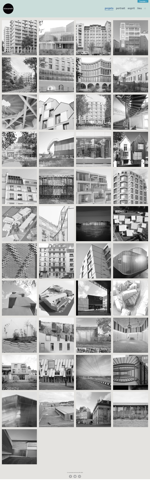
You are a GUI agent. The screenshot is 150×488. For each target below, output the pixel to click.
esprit (131, 8)
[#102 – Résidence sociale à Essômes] (56, 186)
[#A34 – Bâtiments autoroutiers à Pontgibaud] (56, 409)
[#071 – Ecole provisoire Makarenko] (130, 260)
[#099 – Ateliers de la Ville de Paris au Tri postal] (56, 149)
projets (109, 8)
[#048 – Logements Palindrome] (130, 298)
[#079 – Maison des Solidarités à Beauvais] (19, 260)
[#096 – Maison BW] (130, 149)
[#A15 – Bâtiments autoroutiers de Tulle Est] (19, 446)
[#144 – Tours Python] (19, 37)
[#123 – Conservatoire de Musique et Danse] (130, 37)
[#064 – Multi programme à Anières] (56, 298)
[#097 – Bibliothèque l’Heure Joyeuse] (93, 149)
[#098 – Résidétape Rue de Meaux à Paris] (56, 112)
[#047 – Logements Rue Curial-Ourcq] (19, 335)
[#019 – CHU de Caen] (56, 372)
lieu (139, 8)
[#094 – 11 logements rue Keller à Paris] (19, 186)
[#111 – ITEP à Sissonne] (19, 223)
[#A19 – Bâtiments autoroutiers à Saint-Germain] (130, 409)
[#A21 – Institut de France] (93, 409)
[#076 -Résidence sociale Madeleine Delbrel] (93, 260)
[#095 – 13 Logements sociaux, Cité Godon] (93, 74)
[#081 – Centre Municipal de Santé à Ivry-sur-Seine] (130, 74)
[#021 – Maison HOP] (19, 372)
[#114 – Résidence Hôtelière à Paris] (93, 112)
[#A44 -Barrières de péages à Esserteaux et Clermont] (93, 372)
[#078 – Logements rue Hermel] (56, 260)
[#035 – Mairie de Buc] (56, 335)
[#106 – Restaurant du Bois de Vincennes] (19, 149)
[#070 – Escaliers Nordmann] (19, 298)
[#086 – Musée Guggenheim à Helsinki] (93, 223)
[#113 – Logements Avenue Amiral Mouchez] (93, 186)
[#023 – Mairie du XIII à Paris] (130, 335)
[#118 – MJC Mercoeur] (56, 74)
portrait (120, 8)
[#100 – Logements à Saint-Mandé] (130, 186)
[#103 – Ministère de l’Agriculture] (19, 112)
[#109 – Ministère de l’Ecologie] (130, 112)
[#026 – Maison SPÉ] (93, 335)
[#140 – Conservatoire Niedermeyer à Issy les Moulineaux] (56, 37)
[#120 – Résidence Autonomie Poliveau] (19, 74)
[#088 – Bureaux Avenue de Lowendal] (56, 223)
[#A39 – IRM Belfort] (130, 372)
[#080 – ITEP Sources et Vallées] (130, 223)
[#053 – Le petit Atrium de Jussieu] (93, 298)
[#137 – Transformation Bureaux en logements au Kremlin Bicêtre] (93, 37)
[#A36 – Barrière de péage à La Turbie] (19, 409)
